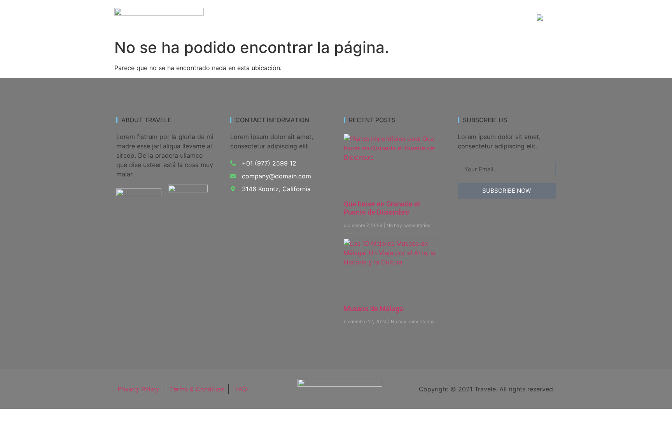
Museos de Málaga (373, 309)
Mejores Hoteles (445, 18)
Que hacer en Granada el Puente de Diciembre (382, 208)
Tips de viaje (501, 18)
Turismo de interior (300, 18)
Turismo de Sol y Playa (375, 18)
